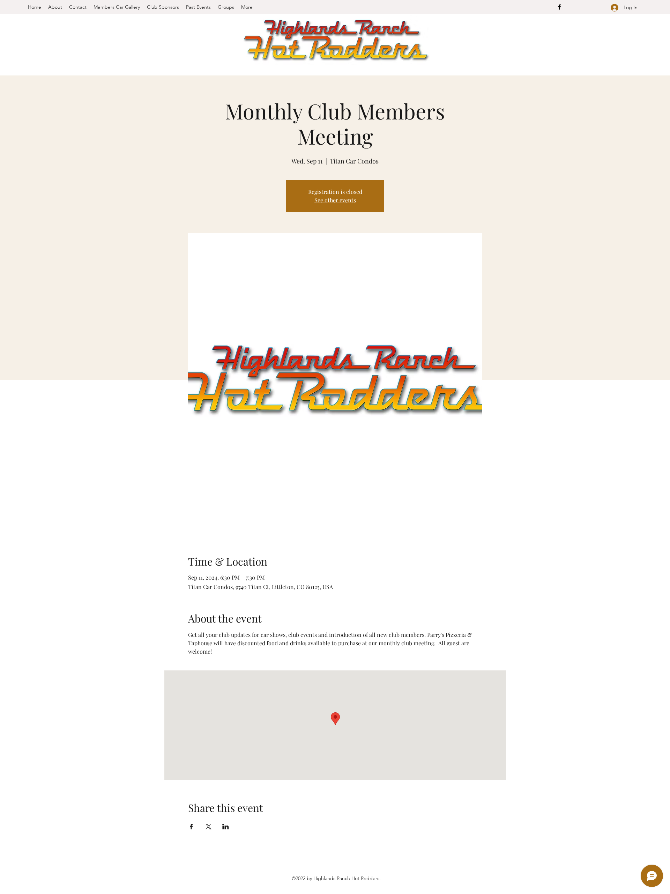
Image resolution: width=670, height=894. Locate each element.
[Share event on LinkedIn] (225, 826)
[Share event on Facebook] (191, 826)
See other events (335, 200)
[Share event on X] (208, 826)
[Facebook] (559, 6)
